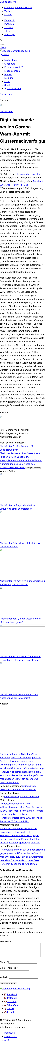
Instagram (9, 24)
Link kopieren (35, 468)
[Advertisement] (22, 730)
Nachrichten (10, 60)
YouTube (8, 27)
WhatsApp (9, 34)
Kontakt (8, 14)
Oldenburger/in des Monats (18, 7)
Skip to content (8, 1)
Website (4, 977)
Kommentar (6, 941)
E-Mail (24, 184)
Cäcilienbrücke (28, 789)
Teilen (28, 468)
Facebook (9, 20)
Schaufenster (14, 88)
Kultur (7, 81)
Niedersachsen (12, 71)
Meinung (8, 78)
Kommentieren (17, 467)
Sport (7, 85)
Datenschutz (10, 1036)
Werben (8, 11)
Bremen (8, 74)
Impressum (10, 1033)
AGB (6, 1040)
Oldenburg (9, 63)
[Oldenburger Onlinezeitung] (15, 988)
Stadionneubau (13, 789)
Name (4, 962)
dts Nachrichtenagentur (28, 174)
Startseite (5, 467)
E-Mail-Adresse (9, 968)
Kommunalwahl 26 (13, 67)
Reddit (16, 184)
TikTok (7, 31)
